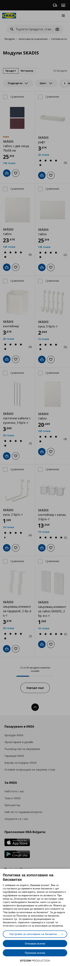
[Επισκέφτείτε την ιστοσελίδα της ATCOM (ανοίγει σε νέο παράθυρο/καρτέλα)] (35, 960)
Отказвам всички (35, 943)
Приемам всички (35, 952)
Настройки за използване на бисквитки (33, 934)
